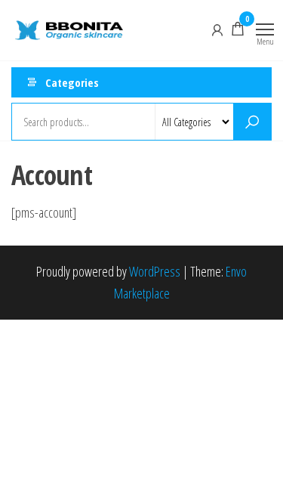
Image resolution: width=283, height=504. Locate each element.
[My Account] (217, 28)
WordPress (154, 271)
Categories (72, 82)
